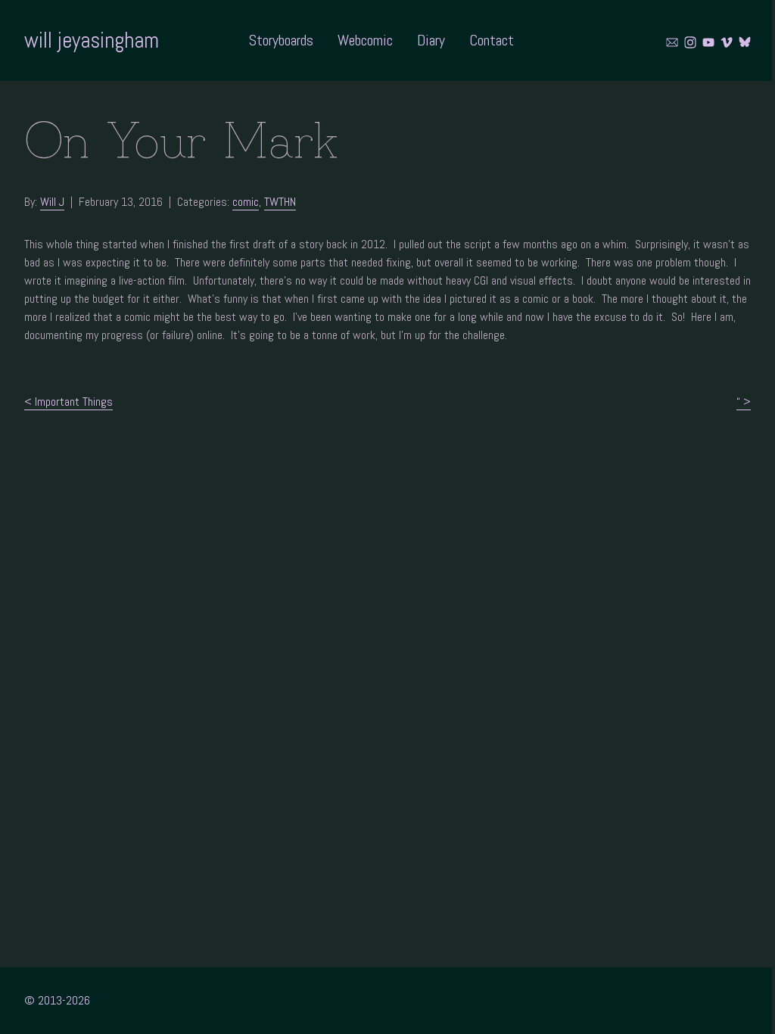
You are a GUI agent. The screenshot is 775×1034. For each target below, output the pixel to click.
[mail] (672, 42)
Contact (491, 40)
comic (245, 202)
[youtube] (708, 42)
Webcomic (365, 40)
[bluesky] (745, 42)
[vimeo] (727, 42)
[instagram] (690, 42)
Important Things (74, 402)
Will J (52, 202)
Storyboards (281, 40)
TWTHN (280, 202)
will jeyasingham (91, 40)
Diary (431, 40)
